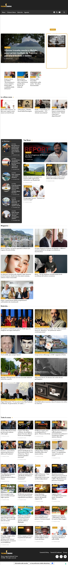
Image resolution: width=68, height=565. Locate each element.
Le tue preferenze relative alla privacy (40, 563)
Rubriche (20, 12)
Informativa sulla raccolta (21, 563)
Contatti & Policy (44, 552)
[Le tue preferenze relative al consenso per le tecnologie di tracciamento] (65, 563)
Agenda (26, 12)
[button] (57, 556)
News (3, 12)
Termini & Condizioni (56, 552)
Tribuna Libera (11, 12)
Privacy (65, 552)
